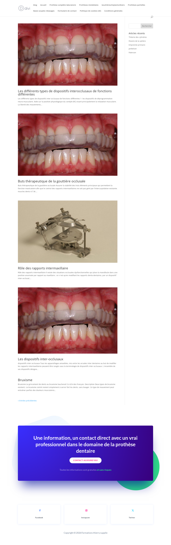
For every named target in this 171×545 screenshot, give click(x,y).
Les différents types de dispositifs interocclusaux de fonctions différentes (65, 93)
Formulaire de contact (67, 11)
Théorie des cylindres (138, 37)
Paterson (132, 52)
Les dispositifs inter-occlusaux (40, 359)
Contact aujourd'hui (85, 460)
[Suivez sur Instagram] (86, 510)
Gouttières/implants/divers (113, 5)
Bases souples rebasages (43, 11)
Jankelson (133, 48)
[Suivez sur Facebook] (40, 510)
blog (35, 5)
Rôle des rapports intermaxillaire (43, 268)
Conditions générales (113, 11)
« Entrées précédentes (27, 400)
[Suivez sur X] (133, 510)
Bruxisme (25, 380)
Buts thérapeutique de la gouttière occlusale (51, 181)
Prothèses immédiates (88, 5)
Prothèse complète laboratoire (63, 5)
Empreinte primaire (137, 45)
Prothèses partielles (136, 5)
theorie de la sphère (137, 41)
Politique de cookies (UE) (90, 11)
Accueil (43, 5)
